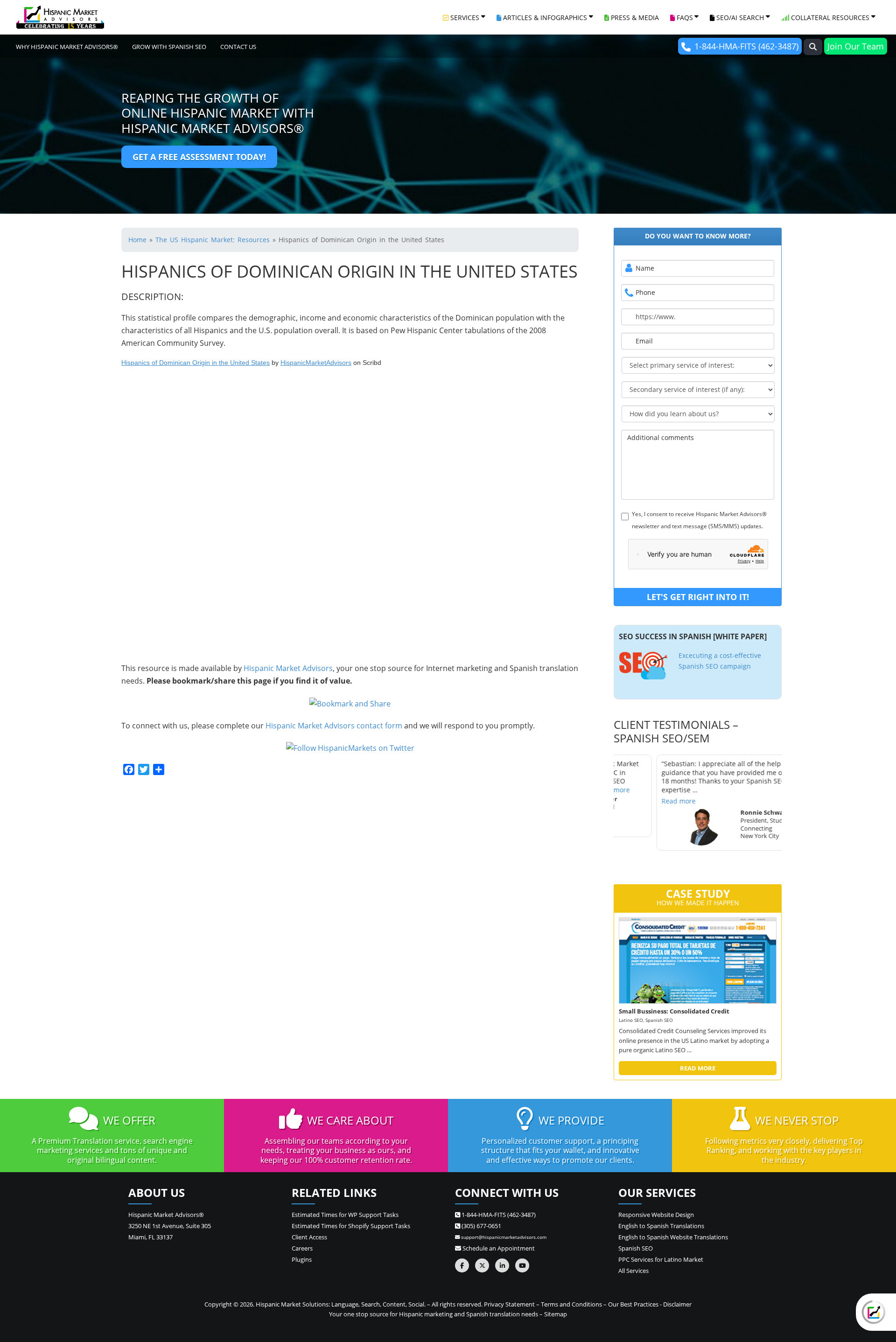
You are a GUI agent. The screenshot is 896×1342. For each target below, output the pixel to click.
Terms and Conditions (571, 1304)
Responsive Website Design (656, 1214)
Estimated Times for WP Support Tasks (345, 1214)
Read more (636, 800)
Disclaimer (677, 1304)
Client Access (309, 1237)
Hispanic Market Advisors (288, 668)
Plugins (302, 1259)
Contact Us (238, 46)
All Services (633, 1270)
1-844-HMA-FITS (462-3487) (746, 46)
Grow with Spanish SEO (169, 46)
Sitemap (555, 1314)
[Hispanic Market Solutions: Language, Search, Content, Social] (60, 17)
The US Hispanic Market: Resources (212, 239)
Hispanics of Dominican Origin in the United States (195, 362)
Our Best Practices (633, 1304)
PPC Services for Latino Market (660, 1259)
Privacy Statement (509, 1304)
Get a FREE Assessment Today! (199, 156)
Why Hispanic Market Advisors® (67, 46)
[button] (813, 47)
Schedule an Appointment (498, 1248)
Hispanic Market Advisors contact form (334, 725)
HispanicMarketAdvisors (315, 362)
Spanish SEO (635, 1248)
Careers (302, 1248)
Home (137, 239)
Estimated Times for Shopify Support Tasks (351, 1226)
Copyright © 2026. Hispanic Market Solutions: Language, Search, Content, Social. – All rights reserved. (343, 1304)
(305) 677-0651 (480, 1226)
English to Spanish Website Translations (673, 1237)
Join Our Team (855, 46)
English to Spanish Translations (661, 1226)
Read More (697, 1068)
